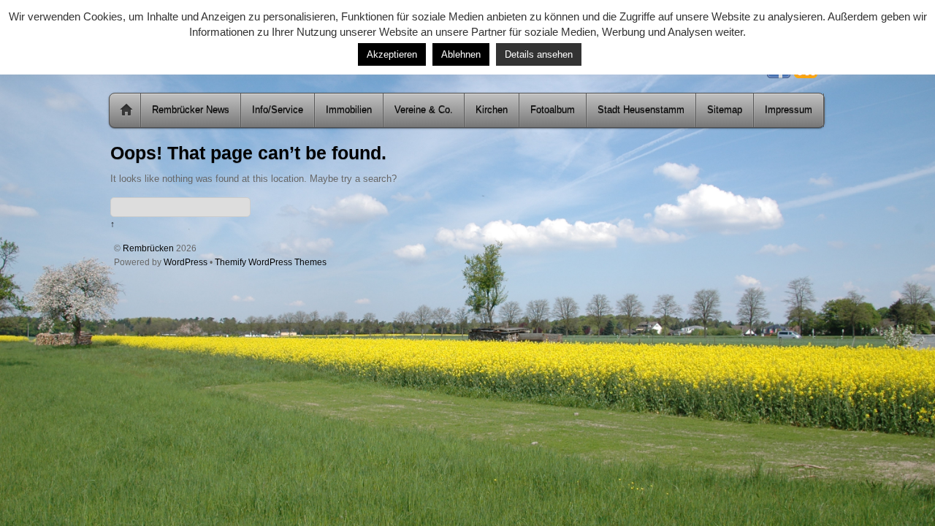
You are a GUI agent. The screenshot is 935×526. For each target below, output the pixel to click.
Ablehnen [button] (461, 54)
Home (126, 110)
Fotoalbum (552, 109)
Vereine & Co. (423, 109)
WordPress (185, 262)
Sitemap (724, 109)
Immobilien (349, 109)
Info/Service (277, 109)
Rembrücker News (190, 109)
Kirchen (492, 109)
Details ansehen (539, 54)
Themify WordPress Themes (271, 262)
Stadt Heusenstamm (641, 109)
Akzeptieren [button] (392, 54)
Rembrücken (148, 248)
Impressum (788, 109)
